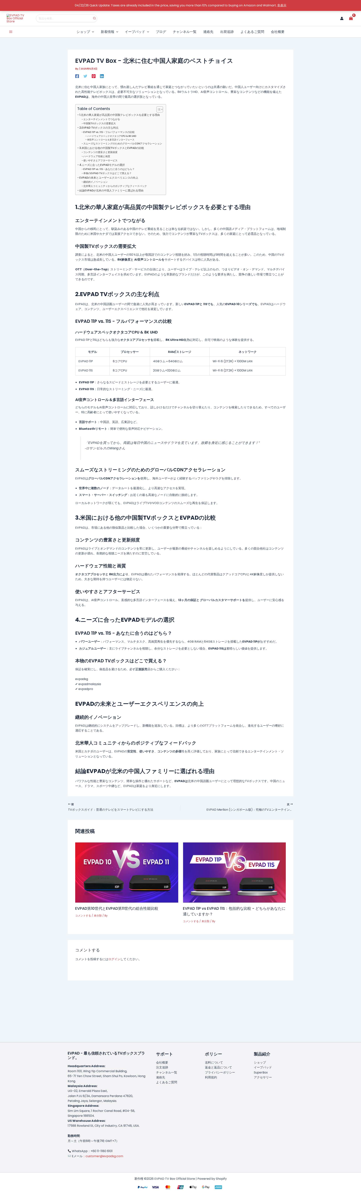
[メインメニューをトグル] (11, 31)
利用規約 (211, 1077)
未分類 (98, 915)
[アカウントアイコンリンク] (342, 18)
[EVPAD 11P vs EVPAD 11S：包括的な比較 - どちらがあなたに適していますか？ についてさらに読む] (234, 872)
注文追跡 (162, 1067)
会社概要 (162, 1062)
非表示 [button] (281, 5)
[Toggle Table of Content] (158, 109)
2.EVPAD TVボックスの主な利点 (98, 128)
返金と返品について (218, 1067)
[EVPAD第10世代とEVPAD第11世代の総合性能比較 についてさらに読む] (126, 872)
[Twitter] (85, 76)
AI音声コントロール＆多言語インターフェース (110, 139)
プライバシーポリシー (220, 1072)
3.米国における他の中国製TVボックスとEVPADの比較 (111, 148)
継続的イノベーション (95, 182)
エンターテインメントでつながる (101, 119)
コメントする (83, 915)
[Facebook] (77, 76)
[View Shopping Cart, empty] (350, 18)
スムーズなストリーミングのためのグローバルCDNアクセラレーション (122, 143)
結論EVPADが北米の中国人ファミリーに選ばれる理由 (111, 190)
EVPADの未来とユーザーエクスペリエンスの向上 (108, 178)
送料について (214, 1062)
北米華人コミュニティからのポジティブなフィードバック (115, 186)
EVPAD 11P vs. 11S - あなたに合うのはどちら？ (109, 169)
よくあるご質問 (166, 1082)
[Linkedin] (102, 76)
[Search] (94, 18)
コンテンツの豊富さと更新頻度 (100, 152)
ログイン (114, 959)
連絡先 (160, 1077)
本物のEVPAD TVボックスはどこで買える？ (107, 173)
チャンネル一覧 (166, 1072)
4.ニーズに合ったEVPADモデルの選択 (102, 165)
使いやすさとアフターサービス (100, 160)
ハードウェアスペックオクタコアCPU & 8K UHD (111, 136)
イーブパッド (263, 1067)
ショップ (260, 1062)
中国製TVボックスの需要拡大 (99, 123)
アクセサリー (263, 1077)
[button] (92, 31)
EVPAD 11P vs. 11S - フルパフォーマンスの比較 (109, 132)
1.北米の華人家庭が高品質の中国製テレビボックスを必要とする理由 (119, 115)
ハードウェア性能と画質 (96, 156)
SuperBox (261, 1072)
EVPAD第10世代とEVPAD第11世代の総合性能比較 (116, 908)
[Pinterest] (94, 76)
